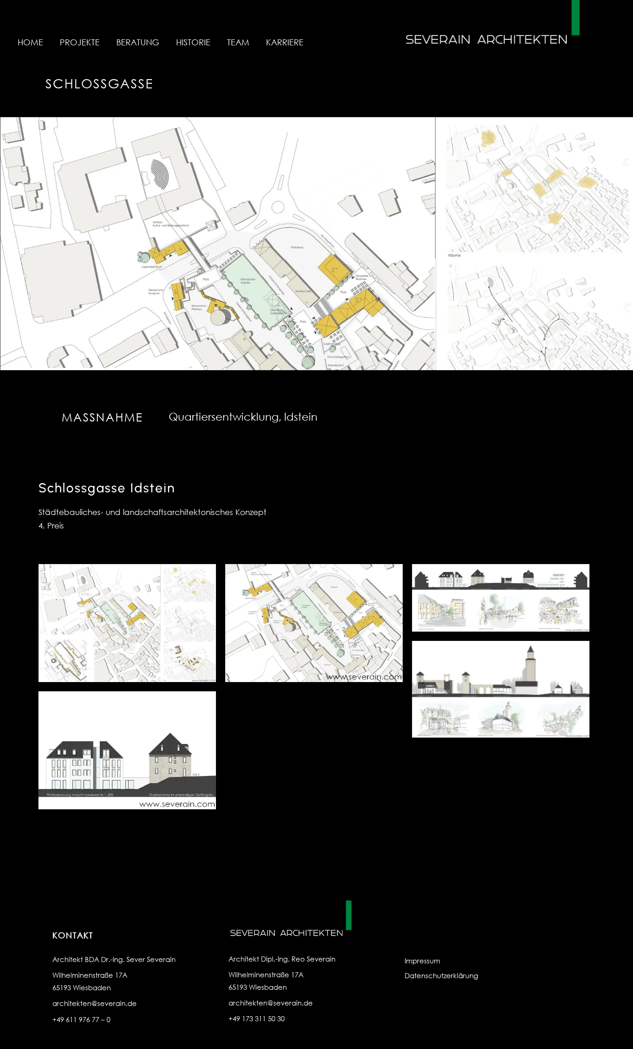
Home (30, 42)
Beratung (137, 42)
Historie (193, 42)
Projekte (80, 42)
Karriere (285, 42)
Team (238, 42)
